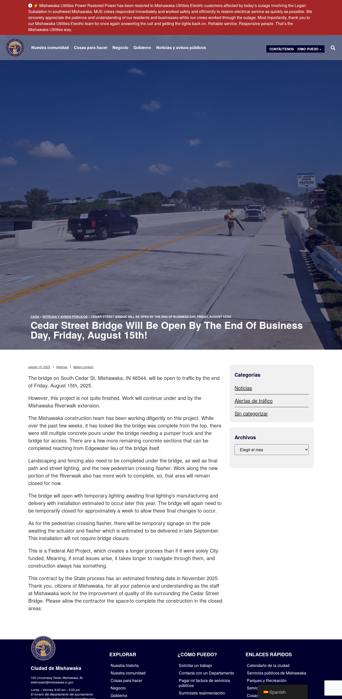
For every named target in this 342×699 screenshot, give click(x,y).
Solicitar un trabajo (195, 665)
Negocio (120, 47)
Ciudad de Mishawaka (56, 668)
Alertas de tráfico (254, 400)
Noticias (61, 367)
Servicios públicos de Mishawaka (276, 673)
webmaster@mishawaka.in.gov (52, 682)
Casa (35, 316)
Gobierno (142, 47)
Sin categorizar (251, 413)
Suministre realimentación (202, 693)
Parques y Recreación (266, 680)
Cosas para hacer (90, 47)
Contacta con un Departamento (206, 673)
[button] (333, 48)
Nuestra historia (125, 665)
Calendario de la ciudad (268, 665)
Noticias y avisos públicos (181, 47)
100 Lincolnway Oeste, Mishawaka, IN (57, 677)
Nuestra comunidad (50, 47)
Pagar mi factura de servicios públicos (204, 682)
